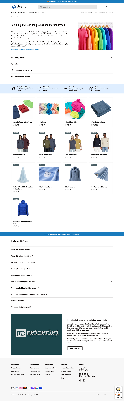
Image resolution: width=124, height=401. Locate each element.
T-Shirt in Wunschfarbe (71, 155)
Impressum (111, 395)
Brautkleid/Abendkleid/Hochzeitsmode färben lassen (23, 188)
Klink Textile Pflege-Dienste (20, 395)
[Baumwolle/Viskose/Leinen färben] (23, 109)
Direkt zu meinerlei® (75, 348)
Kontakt (111, 13)
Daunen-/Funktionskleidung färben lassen (22, 222)
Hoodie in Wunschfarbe (19, 155)
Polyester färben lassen (45, 187)
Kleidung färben (15, 371)
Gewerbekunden (33, 13)
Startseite (13, 13)
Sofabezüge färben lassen (98, 122)
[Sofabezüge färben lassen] (101, 109)
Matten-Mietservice (35, 371)
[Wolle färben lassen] (75, 174)
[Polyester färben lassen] (49, 174)
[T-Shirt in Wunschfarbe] (75, 142)
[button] (111, 7)
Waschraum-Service (35, 375)
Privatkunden (21, 13)
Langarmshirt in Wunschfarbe (99, 155)
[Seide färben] (49, 109)
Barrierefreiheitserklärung (67, 368)
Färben (42, 13)
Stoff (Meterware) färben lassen (99, 187)
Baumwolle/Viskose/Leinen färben (22, 122)
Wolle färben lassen (70, 187)
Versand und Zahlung (50, 368)
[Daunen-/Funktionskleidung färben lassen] (23, 208)
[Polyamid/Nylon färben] (75, 109)
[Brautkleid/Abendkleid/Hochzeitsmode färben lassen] (23, 174)
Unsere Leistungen (15, 368)
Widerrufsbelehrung (66, 375)
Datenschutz (104, 395)
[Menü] (121, 387)
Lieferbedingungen (49, 371)
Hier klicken (74, 1)
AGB (98, 395)
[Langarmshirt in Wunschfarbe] (101, 142)
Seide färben (42, 122)
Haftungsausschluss (66, 371)
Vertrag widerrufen (65, 378)
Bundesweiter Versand (86, 13)
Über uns (47, 375)
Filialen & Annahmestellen (100, 13)
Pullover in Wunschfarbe (45, 155)
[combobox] (67, 7)
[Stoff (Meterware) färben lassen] (101, 174)
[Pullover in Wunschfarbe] (49, 142)
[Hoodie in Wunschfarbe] (23, 142)
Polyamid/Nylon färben (71, 122)
